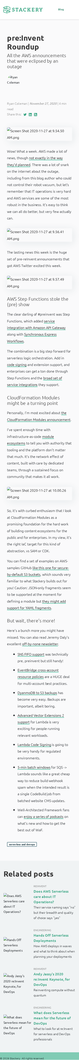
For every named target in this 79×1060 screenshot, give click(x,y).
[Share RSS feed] (36, 114)
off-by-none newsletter (40, 643)
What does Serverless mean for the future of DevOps (52, 1017)
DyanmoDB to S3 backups (37, 692)
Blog (61, 9)
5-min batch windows (34, 767)
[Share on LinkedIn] (31, 114)
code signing (16, 364)
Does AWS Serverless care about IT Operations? (51, 896)
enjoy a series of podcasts (43, 816)
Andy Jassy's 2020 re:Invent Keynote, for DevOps (52, 979)
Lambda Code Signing (34, 744)
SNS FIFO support (31, 654)
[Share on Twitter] (26, 114)
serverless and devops (22, 844)
